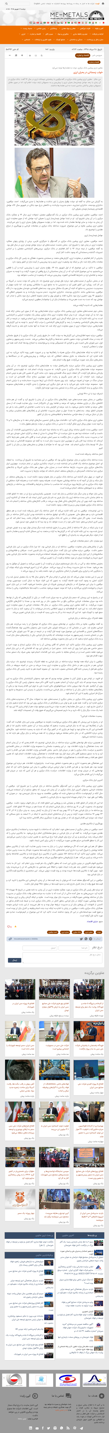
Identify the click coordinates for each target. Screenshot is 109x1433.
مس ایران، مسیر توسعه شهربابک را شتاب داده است (20, 1047)
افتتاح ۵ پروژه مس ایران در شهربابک (23, 1005)
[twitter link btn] (48, 1428)
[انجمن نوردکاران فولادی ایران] (95, 1380)
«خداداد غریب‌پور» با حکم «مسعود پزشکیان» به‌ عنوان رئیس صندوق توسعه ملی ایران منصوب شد (30, 1320)
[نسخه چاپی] (30, 55)
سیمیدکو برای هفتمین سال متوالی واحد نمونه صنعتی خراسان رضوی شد (25, 1295)
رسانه (77, 3)
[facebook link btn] (42, 1428)
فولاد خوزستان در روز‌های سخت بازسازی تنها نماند (75, 1339)
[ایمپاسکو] (14, 1380)
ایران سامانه (22, 1418)
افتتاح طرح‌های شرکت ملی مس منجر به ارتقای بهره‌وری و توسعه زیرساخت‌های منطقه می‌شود (21, 1129)
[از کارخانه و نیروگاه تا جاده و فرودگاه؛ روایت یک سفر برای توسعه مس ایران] (89, 989)
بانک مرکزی (77, 932)
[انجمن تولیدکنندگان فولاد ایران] (41, 1380)
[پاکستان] (89, 22)
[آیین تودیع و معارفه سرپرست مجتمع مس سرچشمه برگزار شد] (54, 1199)
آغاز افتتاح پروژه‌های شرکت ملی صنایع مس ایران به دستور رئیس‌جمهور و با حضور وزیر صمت (31, 1307)
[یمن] (34, 22)
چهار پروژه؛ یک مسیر (26, 1213)
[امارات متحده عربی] (31, 22)
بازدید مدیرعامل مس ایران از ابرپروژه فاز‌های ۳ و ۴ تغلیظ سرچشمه (91, 1217)
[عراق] (72, 22)
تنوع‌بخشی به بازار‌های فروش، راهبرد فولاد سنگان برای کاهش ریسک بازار (26, 1263)
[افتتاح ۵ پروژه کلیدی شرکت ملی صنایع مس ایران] (89, 1070)
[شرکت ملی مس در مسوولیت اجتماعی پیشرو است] (54, 1031)
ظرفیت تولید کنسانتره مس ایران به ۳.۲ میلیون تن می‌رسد (55, 1127)
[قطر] (51, 22)
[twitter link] (81, 939)
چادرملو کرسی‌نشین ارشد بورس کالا (29, 1329)
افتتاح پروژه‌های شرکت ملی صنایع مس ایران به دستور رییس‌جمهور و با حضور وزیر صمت (89, 1175)
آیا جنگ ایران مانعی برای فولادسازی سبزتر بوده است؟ (76, 1281)
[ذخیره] (41, 55)
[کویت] (76, 22)
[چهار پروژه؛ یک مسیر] (20, 1199)
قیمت (97, 3)
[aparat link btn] (74, 1428)
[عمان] (58, 22)
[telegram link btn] (81, 1428)
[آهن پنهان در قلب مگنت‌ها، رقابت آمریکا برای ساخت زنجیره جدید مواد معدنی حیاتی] (20, 1070)
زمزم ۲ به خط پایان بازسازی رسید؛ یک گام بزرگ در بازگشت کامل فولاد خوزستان (76, 1243)
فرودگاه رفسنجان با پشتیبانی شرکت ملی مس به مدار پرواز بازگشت (89, 1047)
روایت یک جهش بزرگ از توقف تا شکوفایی (86, 1352)
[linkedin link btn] (30, 1428)
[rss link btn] (68, 1428)
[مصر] (93, 22)
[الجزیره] (96, 22)
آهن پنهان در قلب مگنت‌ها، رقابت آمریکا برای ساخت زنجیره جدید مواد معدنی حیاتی (20, 1087)
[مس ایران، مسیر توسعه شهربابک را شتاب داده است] (20, 1031)
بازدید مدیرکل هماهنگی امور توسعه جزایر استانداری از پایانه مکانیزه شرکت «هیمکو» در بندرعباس (80, 1293)
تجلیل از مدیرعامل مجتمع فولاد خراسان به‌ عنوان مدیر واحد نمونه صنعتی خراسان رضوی (81, 1259)
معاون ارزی (89, 932)
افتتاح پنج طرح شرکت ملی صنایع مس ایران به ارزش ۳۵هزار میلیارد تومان (55, 1007)
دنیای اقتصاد (92, 921)
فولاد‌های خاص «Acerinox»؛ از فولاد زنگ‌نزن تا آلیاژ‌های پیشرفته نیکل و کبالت (56, 1087)
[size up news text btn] (22, 56)
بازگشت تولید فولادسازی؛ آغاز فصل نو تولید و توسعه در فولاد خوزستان (80, 1316)
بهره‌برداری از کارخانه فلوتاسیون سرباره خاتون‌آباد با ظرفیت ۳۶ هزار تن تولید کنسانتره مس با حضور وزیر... (89, 1131)
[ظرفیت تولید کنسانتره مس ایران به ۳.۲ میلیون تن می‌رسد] (54, 1112)
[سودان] (62, 22)
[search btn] (6, 4)
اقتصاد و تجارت (82, 55)
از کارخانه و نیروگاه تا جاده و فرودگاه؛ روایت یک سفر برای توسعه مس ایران (89, 1007)
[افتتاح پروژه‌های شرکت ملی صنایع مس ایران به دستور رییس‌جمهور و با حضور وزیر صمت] (89, 1157)
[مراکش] (79, 22)
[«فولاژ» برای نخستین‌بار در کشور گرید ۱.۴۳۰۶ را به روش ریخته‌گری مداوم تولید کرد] (20, 1157)
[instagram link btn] (55, 1428)
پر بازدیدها (92, 1235)
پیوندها (63, 3)
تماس (43, 3)
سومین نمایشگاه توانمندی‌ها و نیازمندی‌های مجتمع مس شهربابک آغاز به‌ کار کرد (55, 1175)
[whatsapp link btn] (61, 1428)
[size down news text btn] (9, 56)
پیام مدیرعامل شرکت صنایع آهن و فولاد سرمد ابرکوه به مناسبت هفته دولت (77, 1304)
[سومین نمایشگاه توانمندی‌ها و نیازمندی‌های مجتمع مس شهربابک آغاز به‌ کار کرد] (54, 1157)
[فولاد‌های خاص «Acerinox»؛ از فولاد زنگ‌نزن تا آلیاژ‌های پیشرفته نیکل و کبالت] (54, 1070)
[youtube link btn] (37, 1428)
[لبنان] (82, 22)
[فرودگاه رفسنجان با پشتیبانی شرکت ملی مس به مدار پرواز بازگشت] (89, 1031)
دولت (99, 932)
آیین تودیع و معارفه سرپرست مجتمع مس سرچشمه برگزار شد (56, 1215)
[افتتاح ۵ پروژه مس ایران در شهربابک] (20, 989)
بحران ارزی (65, 932)
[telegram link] (90, 939)
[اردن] (55, 22)
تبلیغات (48, 3)
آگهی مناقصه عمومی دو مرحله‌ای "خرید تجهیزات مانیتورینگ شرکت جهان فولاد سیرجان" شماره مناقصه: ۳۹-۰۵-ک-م (82, 1328)
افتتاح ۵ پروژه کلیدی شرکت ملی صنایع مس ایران (90, 1085)
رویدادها (70, 3)
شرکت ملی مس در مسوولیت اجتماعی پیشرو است (57, 1047)
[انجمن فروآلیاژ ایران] (68, 1380)
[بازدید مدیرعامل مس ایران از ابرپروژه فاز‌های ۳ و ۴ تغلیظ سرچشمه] (89, 1199)
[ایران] (86, 22)
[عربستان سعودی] (44, 22)
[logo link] (77, 16)
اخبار (83, 3)
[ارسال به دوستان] (36, 55)
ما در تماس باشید (61, 1410)
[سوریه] (41, 22)
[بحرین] (103, 22)
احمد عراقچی (53, 932)
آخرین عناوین (68, 1235)
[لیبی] (69, 22)
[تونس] (48, 22)
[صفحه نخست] (103, 3)
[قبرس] (100, 22)
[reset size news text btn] (16, 56)
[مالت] (65, 22)
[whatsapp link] (86, 939)
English (37, 3)
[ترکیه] (38, 22)
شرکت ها (91, 3)
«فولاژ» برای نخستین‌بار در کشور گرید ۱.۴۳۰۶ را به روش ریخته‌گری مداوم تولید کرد (21, 1175)
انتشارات (57, 3)
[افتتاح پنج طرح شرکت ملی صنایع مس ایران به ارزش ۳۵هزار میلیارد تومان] (54, 989)
